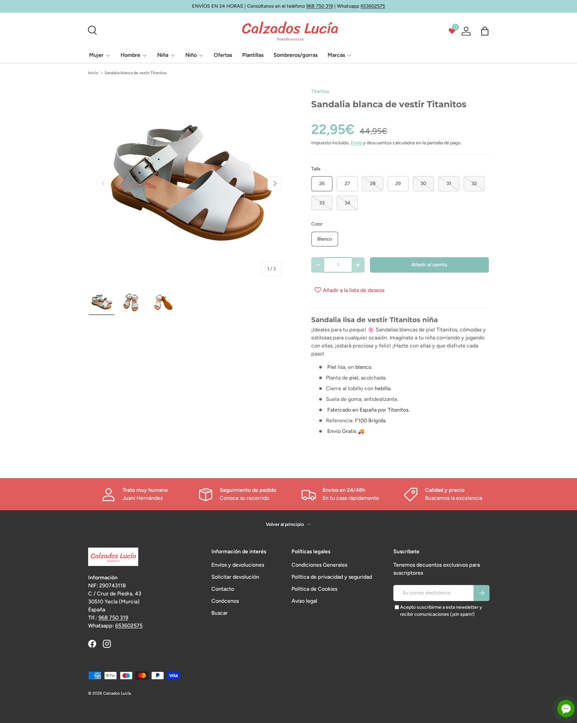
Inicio (93, 73)
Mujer (96, 55)
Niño (191, 55)
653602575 (373, 6)
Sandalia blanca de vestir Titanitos (136, 73)
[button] (484, 31)
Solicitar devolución (235, 577)
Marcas (336, 55)
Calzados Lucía (117, 693)
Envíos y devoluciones (237, 565)
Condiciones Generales (319, 565)
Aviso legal (304, 601)
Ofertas (223, 55)
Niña (162, 55)
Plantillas (252, 55)
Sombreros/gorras (295, 55)
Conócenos (225, 601)
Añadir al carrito (429, 265)
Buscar (219, 613)
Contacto (222, 589)
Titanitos (320, 91)
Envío (356, 143)
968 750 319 (319, 6)
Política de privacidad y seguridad (332, 577)
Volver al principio (285, 524)
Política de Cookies (314, 589)
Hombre (130, 55)
